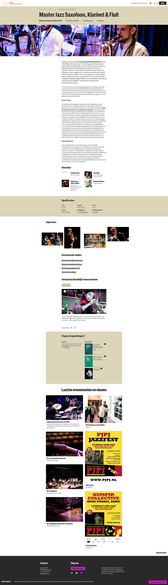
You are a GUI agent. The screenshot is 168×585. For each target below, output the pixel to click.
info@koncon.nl (44, 573)
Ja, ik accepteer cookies (158, 582)
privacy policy (73, 581)
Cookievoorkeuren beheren (86, 581)
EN (154, 3)
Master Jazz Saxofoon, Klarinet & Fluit (50, 21)
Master (49, 9)
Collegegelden (83, 212)
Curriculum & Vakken (72, 21)
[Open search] (157, 3)
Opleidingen (42, 9)
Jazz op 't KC (66, 285)
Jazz (55, 9)
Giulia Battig (65, 346)
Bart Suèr (95, 212)
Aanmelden (100, 21)
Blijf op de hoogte (78, 568)
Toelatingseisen (88, 21)
